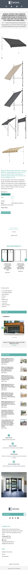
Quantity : (3, 201)
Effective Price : (4, 191)
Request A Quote (5, 194)
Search (3, 554)
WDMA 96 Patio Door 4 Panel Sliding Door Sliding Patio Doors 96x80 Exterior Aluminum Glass (7, 377)
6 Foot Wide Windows (7, 290)
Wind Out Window (6, 304)
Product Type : (4, 207)
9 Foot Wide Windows (7, 292)
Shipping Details (14, 235)
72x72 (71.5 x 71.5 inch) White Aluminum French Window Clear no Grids (20, 266)
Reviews (14, 231)
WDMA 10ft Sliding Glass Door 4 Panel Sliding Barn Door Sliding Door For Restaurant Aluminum (7, 369)
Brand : (2, 203)
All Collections (5, 556)
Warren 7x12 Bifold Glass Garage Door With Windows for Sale (14, 343)
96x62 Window (5, 294)
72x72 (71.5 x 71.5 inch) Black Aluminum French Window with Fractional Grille (7, 267)
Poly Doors (4, 303)
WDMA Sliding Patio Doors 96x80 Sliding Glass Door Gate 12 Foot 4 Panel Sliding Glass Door (8, 386)
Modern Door (5, 299)
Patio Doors (4, 301)
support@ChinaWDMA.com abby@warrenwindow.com (8, 541)
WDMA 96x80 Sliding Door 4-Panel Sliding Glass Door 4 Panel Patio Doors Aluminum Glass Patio (8, 403)
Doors (3, 297)
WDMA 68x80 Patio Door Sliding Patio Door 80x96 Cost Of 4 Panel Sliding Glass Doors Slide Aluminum (8, 394)
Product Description (14, 228)
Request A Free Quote (7, 552)
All (3, 22)
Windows (4, 306)
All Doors (4, 296)
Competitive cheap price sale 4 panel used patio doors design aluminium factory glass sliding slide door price (7, 413)
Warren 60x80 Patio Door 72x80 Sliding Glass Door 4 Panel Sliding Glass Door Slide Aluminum (7, 360)
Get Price (4, 364)
